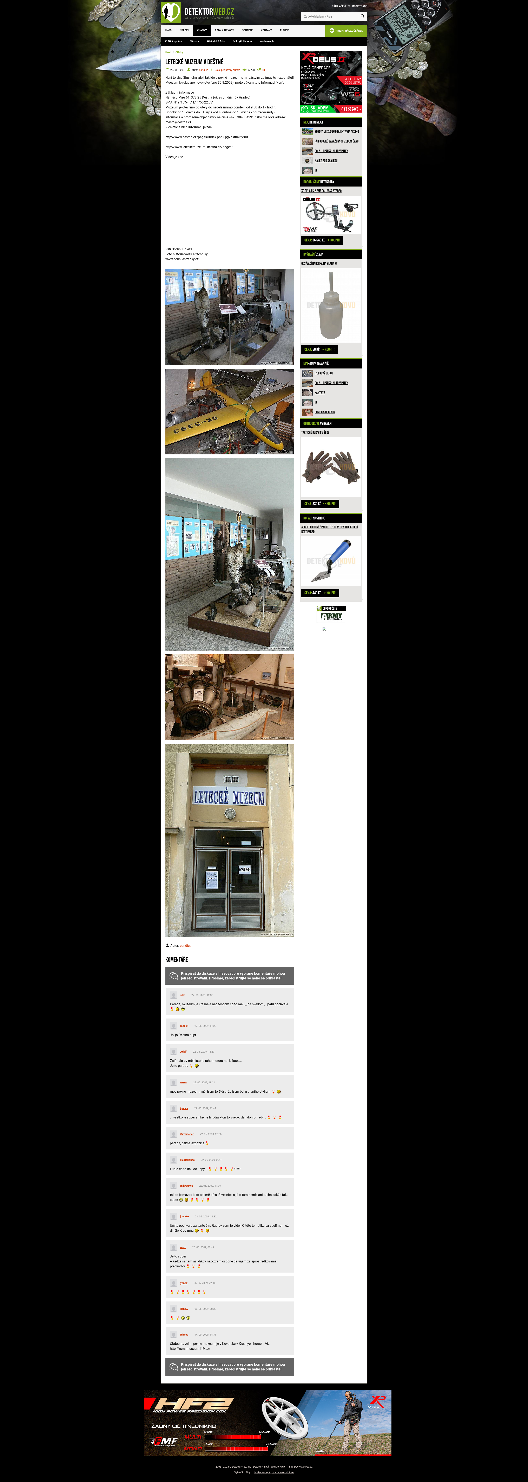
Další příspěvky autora (227, 69)
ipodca (184, 1108)
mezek (184, 1025)
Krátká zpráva (173, 41)
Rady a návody (224, 30)
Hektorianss (187, 1159)
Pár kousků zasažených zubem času (336, 141)
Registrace (359, 6)
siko (182, 995)
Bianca (184, 1334)
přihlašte (273, 978)
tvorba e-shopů (262, 1472)
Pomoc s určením (325, 412)
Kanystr (320, 393)
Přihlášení (339, 6)
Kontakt (266, 30)
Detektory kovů (261, 1466)
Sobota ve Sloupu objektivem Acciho (337, 132)
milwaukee (186, 1185)
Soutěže (247, 30)
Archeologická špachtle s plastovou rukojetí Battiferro (329, 529)
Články (202, 30)
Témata (194, 41)
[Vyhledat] (362, 16)
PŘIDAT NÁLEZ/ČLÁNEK (349, 30)
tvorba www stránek (283, 1472)
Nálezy (184, 30)
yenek (183, 1283)
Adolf (183, 1051)
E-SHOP (284, 30)
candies (203, 69)
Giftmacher (187, 1134)
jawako (184, 1216)
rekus (183, 1082)
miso (183, 1247)
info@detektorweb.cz (300, 1466)
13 (263, 69)
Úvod (168, 30)
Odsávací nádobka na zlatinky (319, 263)
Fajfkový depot (324, 373)
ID (316, 170)
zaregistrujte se (238, 978)
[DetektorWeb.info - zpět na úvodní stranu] (200, 12)
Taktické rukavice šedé (315, 432)
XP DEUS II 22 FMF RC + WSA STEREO (321, 191)
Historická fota (216, 41)
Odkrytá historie (242, 41)
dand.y (184, 1308)
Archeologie (267, 41)
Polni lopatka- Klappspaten (331, 151)
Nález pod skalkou (326, 161)
